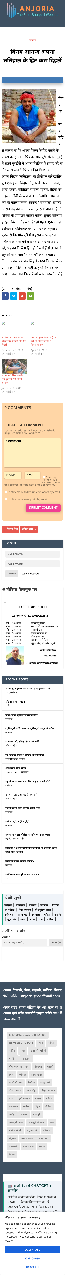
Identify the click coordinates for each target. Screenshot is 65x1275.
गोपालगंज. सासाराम (19, 1067)
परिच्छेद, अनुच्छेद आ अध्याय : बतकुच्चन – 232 (28, 689)
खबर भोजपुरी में (38, 1051)
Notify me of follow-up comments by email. (35, 492)
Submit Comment (43, 508)
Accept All (32, 1250)
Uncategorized (12, 772)
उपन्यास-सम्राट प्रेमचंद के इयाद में (21, 795)
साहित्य (14, 745)
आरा (40, 1043)
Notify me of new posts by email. (28, 499)
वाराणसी (13, 1146)
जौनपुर (22, 1075)
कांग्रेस (12, 1051)
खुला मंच (12, 919)
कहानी (7, 838)
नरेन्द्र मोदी (45, 1083)
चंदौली (50, 1067)
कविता (8, 745)
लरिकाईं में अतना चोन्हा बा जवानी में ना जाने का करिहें (31, 848)
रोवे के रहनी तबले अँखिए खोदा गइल (22, 808)
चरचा (7, 852)
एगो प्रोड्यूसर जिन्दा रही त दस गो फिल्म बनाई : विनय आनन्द (43, 341)
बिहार (37, 1106)
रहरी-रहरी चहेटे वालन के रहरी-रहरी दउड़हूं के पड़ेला (30, 728)
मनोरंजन (32, 40)
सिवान (12, 1154)
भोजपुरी (37, 1114)
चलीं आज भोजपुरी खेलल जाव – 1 (22, 874)
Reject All (32, 1267)
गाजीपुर (12, 1059)
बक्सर (38, 1099)
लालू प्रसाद (44, 1138)
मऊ (52, 1122)
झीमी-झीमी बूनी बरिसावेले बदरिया (21, 715)
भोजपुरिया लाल (11, 759)
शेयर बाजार (28, 1146)
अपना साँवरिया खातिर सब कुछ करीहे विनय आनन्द (12, 379)
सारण (42, 1146)
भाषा (7, 692)
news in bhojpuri (21, 1043)
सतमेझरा (13, 692)
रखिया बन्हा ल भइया (15, 702)
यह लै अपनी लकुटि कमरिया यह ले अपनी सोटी (27, 782)
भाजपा (24, 1114)
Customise (32, 1259)
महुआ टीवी (32, 1130)
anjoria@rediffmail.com (40, 996)
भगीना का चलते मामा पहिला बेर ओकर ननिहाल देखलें (14, 341)
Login (12, 573)
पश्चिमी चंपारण (48, 1091)
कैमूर (22, 1051)
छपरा (11, 1075)
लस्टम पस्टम (27, 1138)
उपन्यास (36, 915)
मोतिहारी (47, 1130)
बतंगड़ (49, 1099)
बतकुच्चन (13, 1106)
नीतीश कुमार (15, 1091)
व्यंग (41, 919)
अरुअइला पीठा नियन (15, 768)
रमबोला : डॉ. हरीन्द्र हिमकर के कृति (22, 742)
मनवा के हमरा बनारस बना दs (19, 861)
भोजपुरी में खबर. (37, 1122)
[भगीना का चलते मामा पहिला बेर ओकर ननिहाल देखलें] (14, 328)
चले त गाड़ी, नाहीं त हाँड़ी (17, 821)
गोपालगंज (26, 1059)
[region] (32, 1243)
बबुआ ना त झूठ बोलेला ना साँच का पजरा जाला (28, 835)
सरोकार (22, 759)
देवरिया (31, 1083)
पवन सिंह (31, 1091)
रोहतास (12, 1138)
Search (6, 937)
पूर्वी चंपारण (24, 1099)
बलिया (26, 1106)
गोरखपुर (38, 1067)
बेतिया (48, 1106)
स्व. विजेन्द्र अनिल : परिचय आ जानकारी (24, 755)
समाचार (33, 905)
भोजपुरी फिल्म (16, 1122)
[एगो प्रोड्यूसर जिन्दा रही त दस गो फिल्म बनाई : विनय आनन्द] (43, 328)
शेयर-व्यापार (25, 910)
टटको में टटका (16, 1083)
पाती (11, 1099)
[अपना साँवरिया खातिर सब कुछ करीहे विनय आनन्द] (14, 366)
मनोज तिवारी (15, 1130)
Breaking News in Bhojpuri (27, 1035)
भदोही (12, 1114)
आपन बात (22, 915)
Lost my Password (30, 573)
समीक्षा (51, 919)
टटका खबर (36, 1075)
